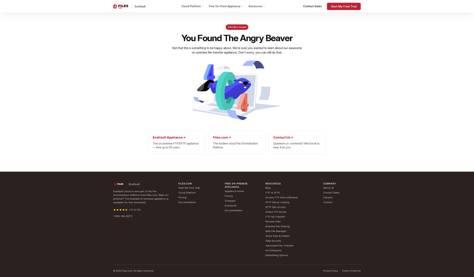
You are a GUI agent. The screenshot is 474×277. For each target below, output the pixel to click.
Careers (328, 197)
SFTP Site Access (276, 207)
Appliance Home (234, 191)
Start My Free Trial (344, 6)
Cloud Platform (191, 6)
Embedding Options (277, 255)
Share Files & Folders (278, 235)
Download (230, 205)
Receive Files (273, 221)
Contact (328, 202)
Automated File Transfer (279, 245)
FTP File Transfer (275, 216)
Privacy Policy (330, 270)
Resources (255, 6)
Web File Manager (276, 231)
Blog (268, 187)
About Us (328, 187)
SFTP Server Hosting (277, 202)
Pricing (182, 197)
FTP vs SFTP (273, 192)
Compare (230, 200)
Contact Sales (312, 6)
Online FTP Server (276, 211)
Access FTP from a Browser (282, 197)
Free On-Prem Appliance (225, 6)
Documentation (187, 202)
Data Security (273, 240)
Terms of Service (351, 270)
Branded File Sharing (278, 226)
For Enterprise (273, 250)
